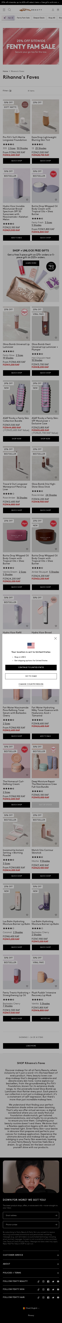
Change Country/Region (31, 684)
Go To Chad (31, 676)
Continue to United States (31, 667)
